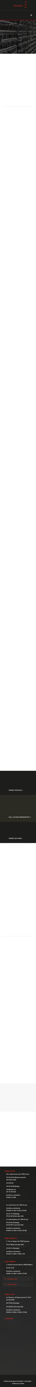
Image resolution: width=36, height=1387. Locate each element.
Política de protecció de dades (13, 1381)
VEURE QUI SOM (15, 838)
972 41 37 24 (10, 1214)
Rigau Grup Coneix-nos (18, 1121)
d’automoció (11, 220)
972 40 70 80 (10, 1186)
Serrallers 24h (12, 1279)
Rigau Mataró (10, 1261)
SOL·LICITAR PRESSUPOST (19, 817)
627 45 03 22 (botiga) (12, 1303)
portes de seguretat (14, 485)
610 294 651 (10, 1307)
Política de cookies (18, 1383)
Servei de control (12, 533)
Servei (8, 218)
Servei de (9, 322)
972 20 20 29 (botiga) (12, 1222)
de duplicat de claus (14, 434)
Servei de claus (12, 271)
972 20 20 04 (18, 6)
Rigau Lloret (10, 1294)
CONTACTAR (18, 122)
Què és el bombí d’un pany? (16, 1002)
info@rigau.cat (11, 1189)
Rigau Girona (10, 1171)
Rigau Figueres (11, 1238)
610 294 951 (10, 1183)
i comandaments (12, 273)
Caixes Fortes (12, 1284)
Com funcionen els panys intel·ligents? (15, 966)
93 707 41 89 (10, 1268)
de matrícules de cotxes (15, 384)
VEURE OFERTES (15, 790)
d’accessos (10, 536)
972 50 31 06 (10, 1248)
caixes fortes (11, 324)
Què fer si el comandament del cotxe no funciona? (17, 1039)
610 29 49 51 (10, 1225)
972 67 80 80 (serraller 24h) (15, 1244)
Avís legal (28, 1381)
